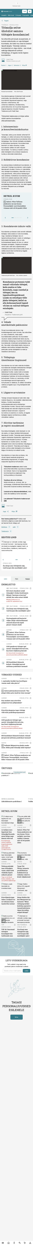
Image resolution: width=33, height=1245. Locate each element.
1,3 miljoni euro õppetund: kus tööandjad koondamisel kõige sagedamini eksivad (8, 834)
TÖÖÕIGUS (4, 25)
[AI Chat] (24, 1243)
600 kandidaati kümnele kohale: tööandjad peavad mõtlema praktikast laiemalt (17, 664)
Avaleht (3, 15)
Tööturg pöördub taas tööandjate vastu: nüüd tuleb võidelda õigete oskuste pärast (7, 870)
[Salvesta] (30, 588)
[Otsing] (19, 1243)
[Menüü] (3, 1243)
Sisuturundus (14, 588)
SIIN (5, 501)
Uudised (9, 630)
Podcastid (25, 15)
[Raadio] (14, 1243)
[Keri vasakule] (3, 559)
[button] (12, 971)
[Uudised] (8, 1243)
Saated (3, 743)
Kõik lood (11, 15)
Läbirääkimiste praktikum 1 (11, 801)
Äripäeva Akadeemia (7, 799)
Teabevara (5, 531)
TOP (2, 925)
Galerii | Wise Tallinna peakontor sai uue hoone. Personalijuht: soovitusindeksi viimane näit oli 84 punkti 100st (16, 757)
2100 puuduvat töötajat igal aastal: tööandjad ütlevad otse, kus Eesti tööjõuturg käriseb (17, 649)
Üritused (18, 15)
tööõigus (4, 527)
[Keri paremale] (30, 559)
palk (14, 527)
